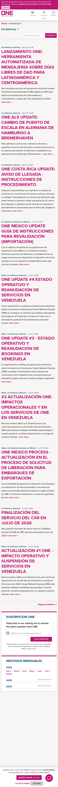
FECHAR (36, 783)
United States (29, 777)
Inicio (4, 23)
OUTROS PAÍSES (22, 783)
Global (32, 15)
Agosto (9, 674)
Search (51, 35)
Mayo (32, 671)
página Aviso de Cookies (28, 4)
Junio (39, 671)
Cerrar (5, 7)
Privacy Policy (46, 4)
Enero (8, 671)
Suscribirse (41, 639)
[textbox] (33, 35)
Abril (24, 671)
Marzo (16, 671)
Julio (47, 671)
